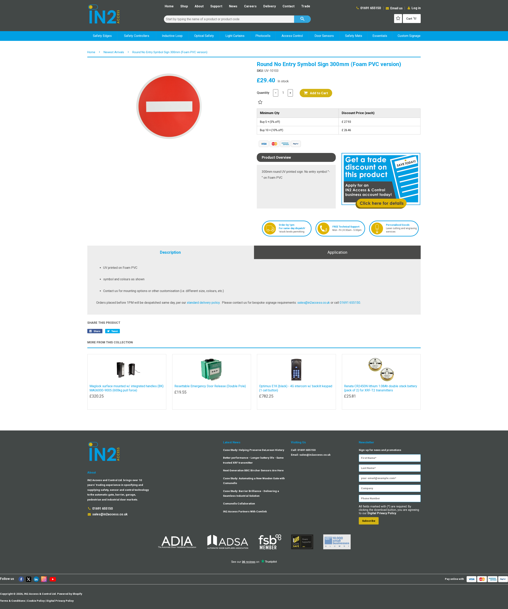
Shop (184, 6)
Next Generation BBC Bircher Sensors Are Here (253, 470)
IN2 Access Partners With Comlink (245, 511)
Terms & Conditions (12, 600)
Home (169, 6)
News (233, 6)
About (199, 6)
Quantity (263, 93)
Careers (250, 6)
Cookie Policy (36, 600)
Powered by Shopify (69, 593)
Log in (416, 8)
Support (216, 6)
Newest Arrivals (114, 52)
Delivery (269, 6)
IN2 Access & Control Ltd (40, 593)
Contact (288, 6)
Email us (396, 8)
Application (337, 252)
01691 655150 (370, 8)
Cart (409, 18)
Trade (305, 6)
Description (170, 252)
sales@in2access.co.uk (313, 302)
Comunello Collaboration (239, 503)
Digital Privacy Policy (382, 513)
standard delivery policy (203, 302)
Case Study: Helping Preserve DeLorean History (253, 449)
